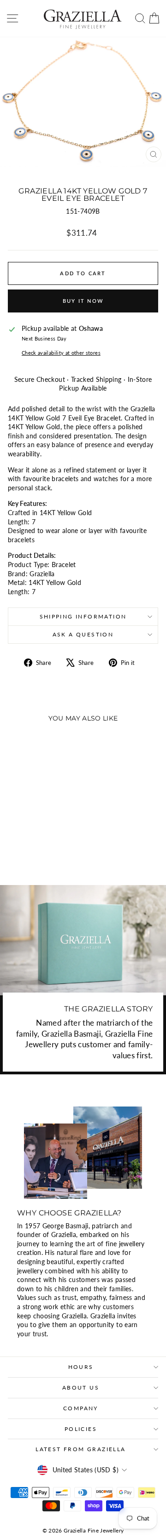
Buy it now (83, 301)
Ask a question (83, 634)
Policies (81, 1428)
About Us (80, 1387)
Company (80, 1408)
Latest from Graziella (80, 1449)
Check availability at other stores (61, 353)
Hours (81, 1366)
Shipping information (83, 616)
